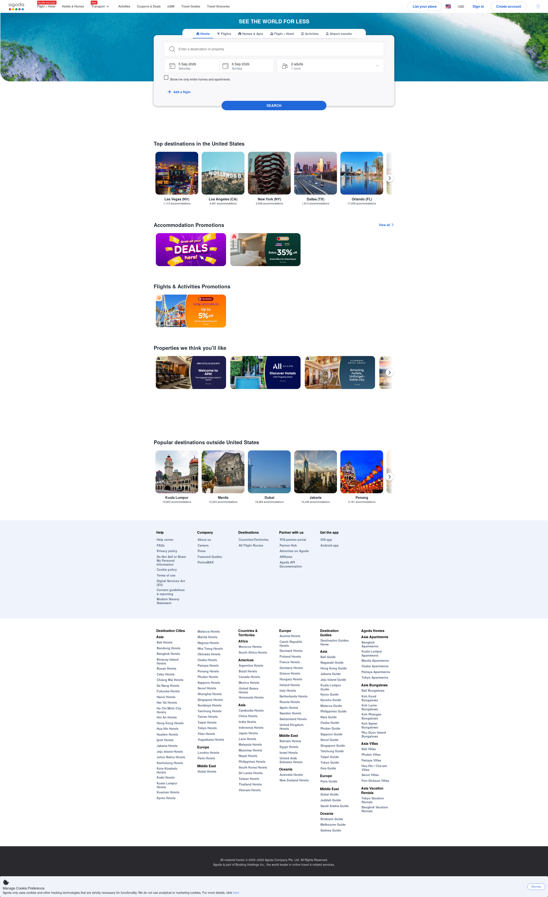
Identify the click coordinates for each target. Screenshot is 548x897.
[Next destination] (389, 178)
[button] (101, 6)
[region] (274, 180)
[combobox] (280, 49)
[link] (191, 249)
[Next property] (389, 372)
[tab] (203, 33)
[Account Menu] (538, 6)
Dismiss (536, 886)
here (236, 892)
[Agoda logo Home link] (16, 6)
